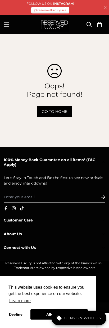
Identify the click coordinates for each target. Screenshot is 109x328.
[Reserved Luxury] (54, 24)
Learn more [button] (20, 300)
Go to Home (54, 111)
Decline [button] (15, 314)
